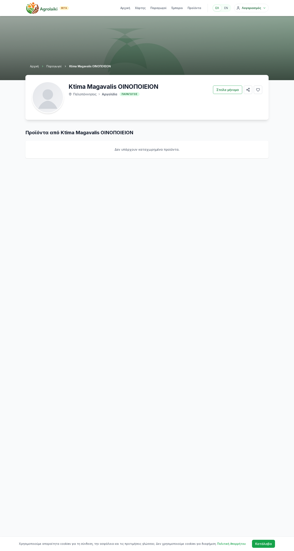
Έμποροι (177, 8)
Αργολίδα (109, 94)
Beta (64, 8)
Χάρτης (140, 8)
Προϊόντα (194, 8)
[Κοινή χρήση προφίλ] (248, 90)
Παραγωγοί (158, 8)
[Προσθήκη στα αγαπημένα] (258, 90)
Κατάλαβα (263, 544)
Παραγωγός (130, 94)
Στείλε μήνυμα (227, 90)
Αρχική (125, 8)
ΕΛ (217, 8)
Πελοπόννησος (85, 94)
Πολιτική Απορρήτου (231, 543)
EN (226, 8)
